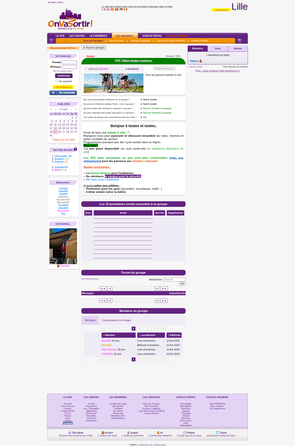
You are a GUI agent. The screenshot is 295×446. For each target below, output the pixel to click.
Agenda (185, 411)
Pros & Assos (67, 406)
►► (164, 288)
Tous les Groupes (93, 40)
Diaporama (91, 411)
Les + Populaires (91, 408)
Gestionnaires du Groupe (116, 320)
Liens (67, 418)
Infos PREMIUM (217, 404)
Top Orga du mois (63, 150)
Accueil (67, 404)
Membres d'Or (118, 416)
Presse (67, 416)
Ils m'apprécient (217, 408)
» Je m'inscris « (221, 10)
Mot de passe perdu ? (63, 71)
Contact (67, 420)
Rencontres (185, 420)
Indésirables (186, 425)
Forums (67, 408)
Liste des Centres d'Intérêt (171, 40)
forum (245, 67)
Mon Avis (185, 418)
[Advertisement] (175, 21)
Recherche (91, 413)
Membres (90, 320)
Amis (218, 48)
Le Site (60, 35)
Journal (185, 416)
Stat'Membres (118, 418)
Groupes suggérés (140, 40)
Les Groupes (124, 36)
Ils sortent (118, 411)
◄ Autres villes (55, 2)
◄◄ (103, 288)
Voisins (238, 48)
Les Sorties (77, 35)
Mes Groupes (116, 40)
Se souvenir (65, 81)
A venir (91, 404)
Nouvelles (91, 416)
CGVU (67, 413)
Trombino (118, 408)
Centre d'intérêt (199, 40)
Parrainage (185, 404)
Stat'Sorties (91, 420)
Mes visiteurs (217, 406)
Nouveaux (118, 413)
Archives (91, 418)
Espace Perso (152, 35)
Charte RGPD (67, 411)
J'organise (186, 413)
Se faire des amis (118, 404)
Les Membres (98, 35)
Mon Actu (185, 408)
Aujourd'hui (91, 406)
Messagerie (185, 406)
